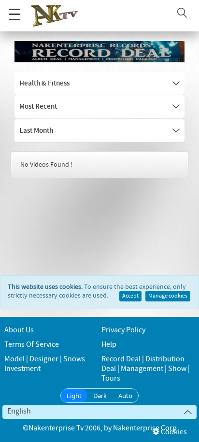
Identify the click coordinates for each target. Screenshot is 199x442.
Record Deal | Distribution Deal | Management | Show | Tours (145, 369)
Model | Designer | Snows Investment (44, 364)
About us (19, 330)
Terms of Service (31, 345)
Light (74, 395)
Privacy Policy (123, 330)
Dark (100, 395)
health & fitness (44, 83)
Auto (125, 395)
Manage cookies (167, 296)
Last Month (36, 131)
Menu (14, 14)
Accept (130, 296)
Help (108, 345)
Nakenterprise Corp (145, 428)
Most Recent (38, 107)
